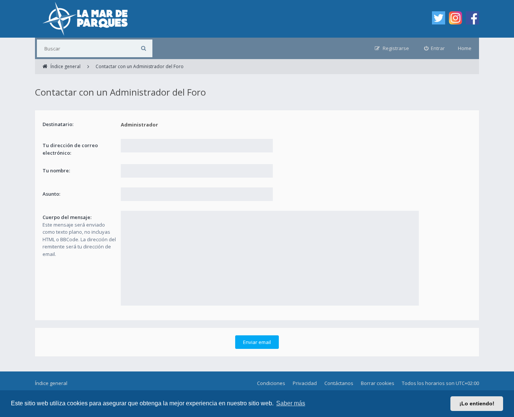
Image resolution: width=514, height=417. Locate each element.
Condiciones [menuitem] (271, 383)
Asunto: (51, 193)
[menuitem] (435, 48)
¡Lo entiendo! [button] (476, 403)
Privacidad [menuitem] (305, 383)
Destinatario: (58, 124)
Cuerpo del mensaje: (67, 217)
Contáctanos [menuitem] (338, 383)
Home (464, 48)
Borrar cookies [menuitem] (377, 383)
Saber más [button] (290, 403)
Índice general (51, 383)
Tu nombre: (56, 170)
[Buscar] (143, 48)
